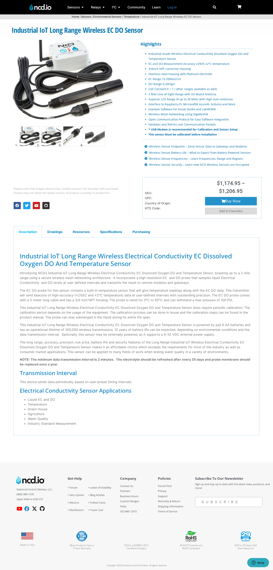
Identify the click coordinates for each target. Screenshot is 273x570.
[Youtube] (36, 205)
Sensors (86, 16)
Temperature (131, 16)
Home (75, 16)
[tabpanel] (136, 336)
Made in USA (27, 545)
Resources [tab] (81, 232)
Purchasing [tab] (141, 232)
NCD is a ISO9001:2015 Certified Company (136, 547)
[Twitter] (26, 205)
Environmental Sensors (107, 16)
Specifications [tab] (111, 232)
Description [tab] (28, 232)
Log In (172, 7)
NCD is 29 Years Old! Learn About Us (246, 547)
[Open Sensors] (82, 7)
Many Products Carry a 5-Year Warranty (82, 547)
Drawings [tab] (54, 232)
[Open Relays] (103, 7)
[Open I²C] (119, 7)
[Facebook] (17, 205)
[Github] (46, 205)
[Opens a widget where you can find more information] (258, 563)
